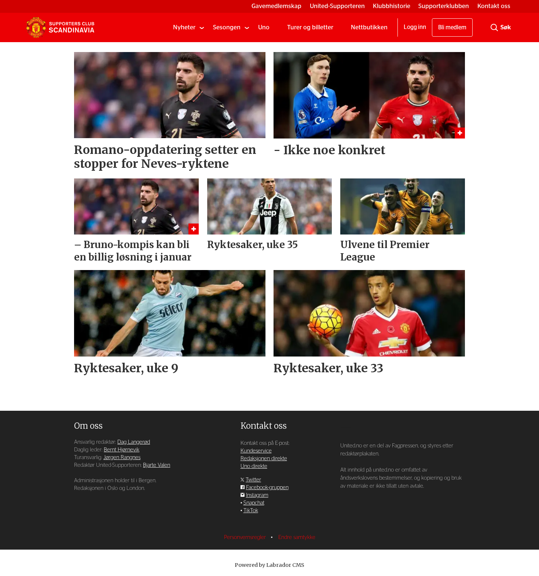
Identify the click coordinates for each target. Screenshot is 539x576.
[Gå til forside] (60, 27)
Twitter (253, 480)
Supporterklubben (443, 6)
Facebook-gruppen (267, 487)
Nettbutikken (369, 27)
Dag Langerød (133, 442)
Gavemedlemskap (276, 6)
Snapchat (253, 503)
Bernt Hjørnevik (121, 450)
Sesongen (227, 27)
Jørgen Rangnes (121, 457)
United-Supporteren (337, 6)
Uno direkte (254, 466)
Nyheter (184, 27)
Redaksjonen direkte (264, 458)
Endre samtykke (296, 537)
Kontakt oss (493, 6)
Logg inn (415, 27)
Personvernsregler (245, 537)
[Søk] (494, 27)
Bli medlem (452, 27)
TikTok (250, 510)
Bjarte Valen (156, 465)
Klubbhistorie (391, 6)
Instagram (257, 495)
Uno (264, 27)
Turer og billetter (310, 27)
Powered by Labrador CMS (269, 565)
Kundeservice (256, 451)
